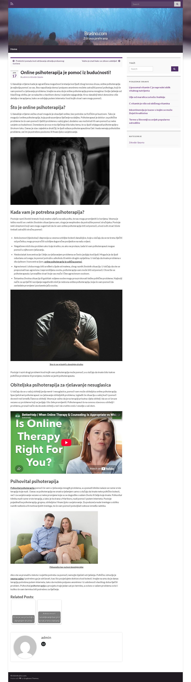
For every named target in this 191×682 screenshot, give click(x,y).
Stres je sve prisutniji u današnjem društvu (66, 364)
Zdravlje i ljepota (36, 77)
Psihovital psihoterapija (22, 487)
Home (13, 49)
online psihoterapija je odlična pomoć (63, 261)
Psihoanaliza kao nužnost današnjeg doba (66, 567)
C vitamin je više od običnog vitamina (149, 103)
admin (25, 77)
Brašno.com (95, 33)
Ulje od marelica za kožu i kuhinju (147, 97)
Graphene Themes (31, 678)
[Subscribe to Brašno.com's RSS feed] (11, 3)
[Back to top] (184, 675)
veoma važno (17, 578)
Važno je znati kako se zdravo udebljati (99, 61)
